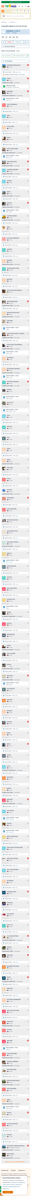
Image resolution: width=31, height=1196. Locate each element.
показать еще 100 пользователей (15, 1162)
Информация (4, 1170)
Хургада (14, 32)
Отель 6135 (12, 22)
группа (9, 42)
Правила (13, 1170)
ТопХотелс (4, 22)
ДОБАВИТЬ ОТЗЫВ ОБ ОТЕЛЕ (15, 2)
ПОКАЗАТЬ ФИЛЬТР (10, 46)
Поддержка (21, 1170)
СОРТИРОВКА (8, 61)
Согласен (8, 1192)
